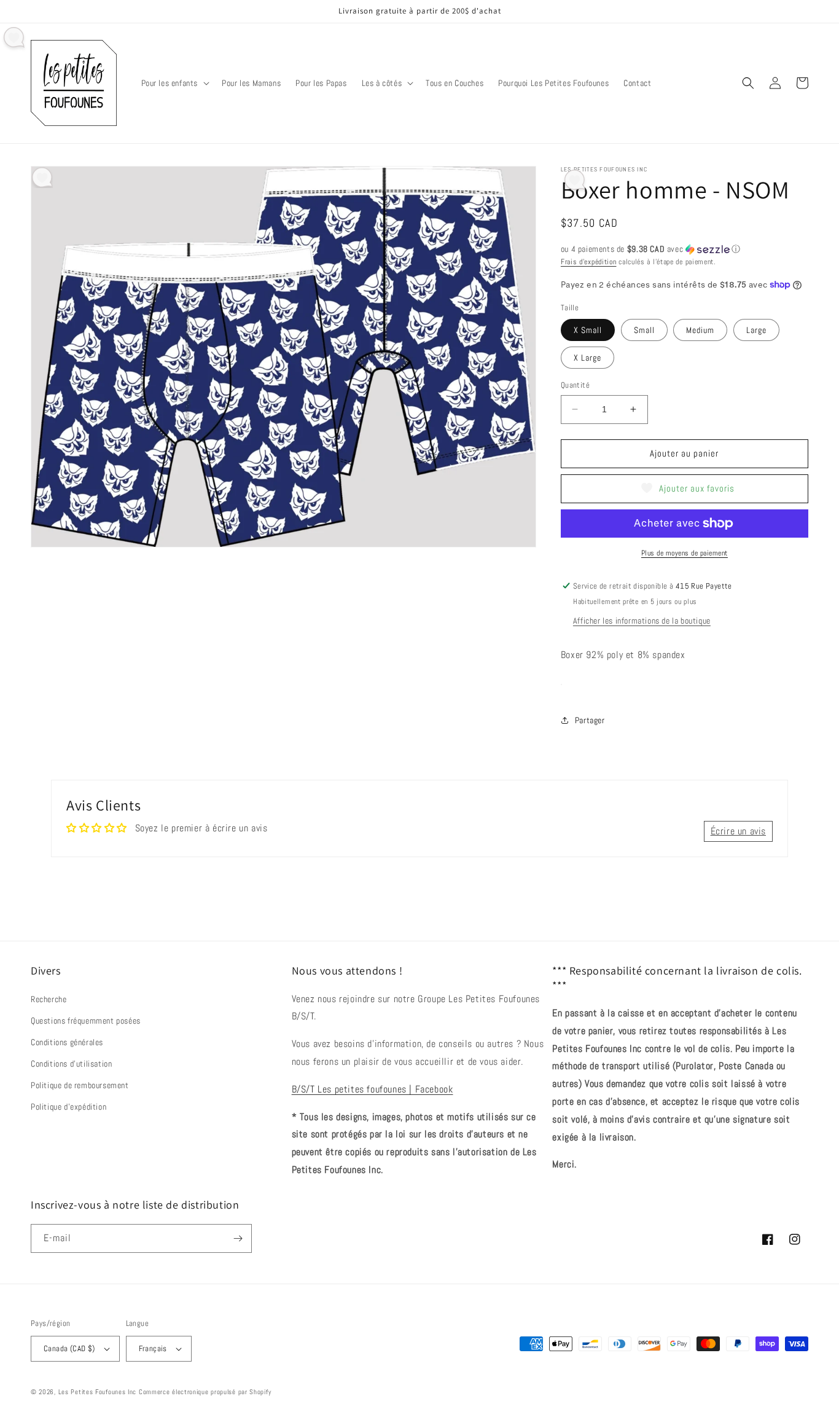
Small (644, 329)
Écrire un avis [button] (738, 831)
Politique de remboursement (80, 1085)
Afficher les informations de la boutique (642, 620)
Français (153, 1348)
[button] (174, 83)
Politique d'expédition (68, 1106)
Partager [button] (590, 720)
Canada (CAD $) (69, 1348)
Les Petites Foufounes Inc (97, 1391)
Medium (700, 329)
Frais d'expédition (589, 262)
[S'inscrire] (237, 1238)
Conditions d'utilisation (71, 1063)
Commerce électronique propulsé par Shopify (205, 1391)
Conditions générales (67, 1042)
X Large (587, 357)
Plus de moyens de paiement (684, 553)
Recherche (48, 999)
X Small (588, 329)
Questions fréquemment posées (86, 1020)
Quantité (575, 385)
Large (756, 329)
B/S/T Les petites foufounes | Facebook (372, 1089)
